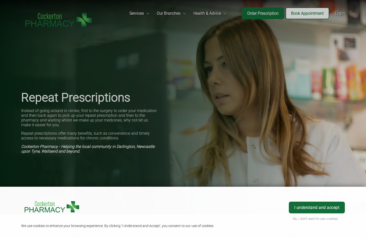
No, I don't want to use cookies (315, 219)
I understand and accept (316, 207)
